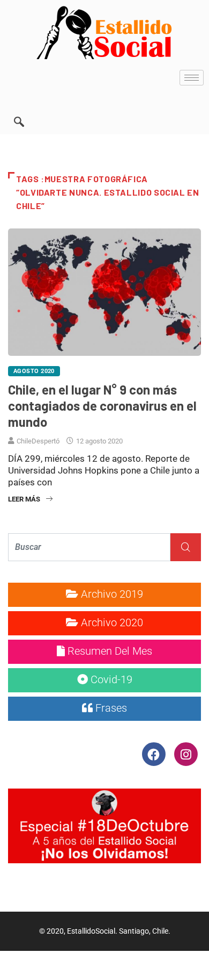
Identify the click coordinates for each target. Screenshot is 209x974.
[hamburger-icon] (192, 77)
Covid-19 (110, 679)
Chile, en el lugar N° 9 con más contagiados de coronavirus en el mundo (102, 405)
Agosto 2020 (34, 371)
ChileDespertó (38, 441)
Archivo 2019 (110, 594)
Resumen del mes (108, 650)
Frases (110, 707)
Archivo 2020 (110, 622)
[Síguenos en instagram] (185, 753)
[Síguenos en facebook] (154, 753)
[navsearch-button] (18, 107)
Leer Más (24, 499)
